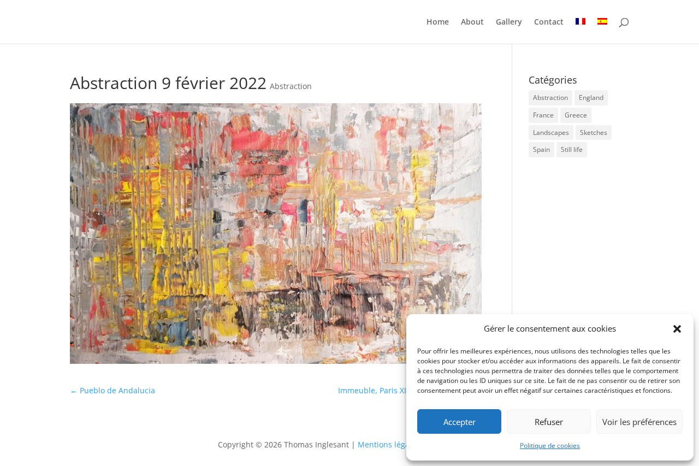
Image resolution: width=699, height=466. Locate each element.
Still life (572, 149)
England (591, 97)
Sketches (593, 132)
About (472, 22)
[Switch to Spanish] (602, 31)
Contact (549, 22)
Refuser (549, 421)
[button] (677, 328)
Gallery (509, 22)
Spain (541, 149)
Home (437, 22)
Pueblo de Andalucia (112, 390)
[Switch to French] (580, 31)
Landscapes (551, 132)
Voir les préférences (639, 421)
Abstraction (291, 86)
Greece (576, 115)
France (543, 115)
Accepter (459, 421)
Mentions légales (390, 444)
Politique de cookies (550, 445)
